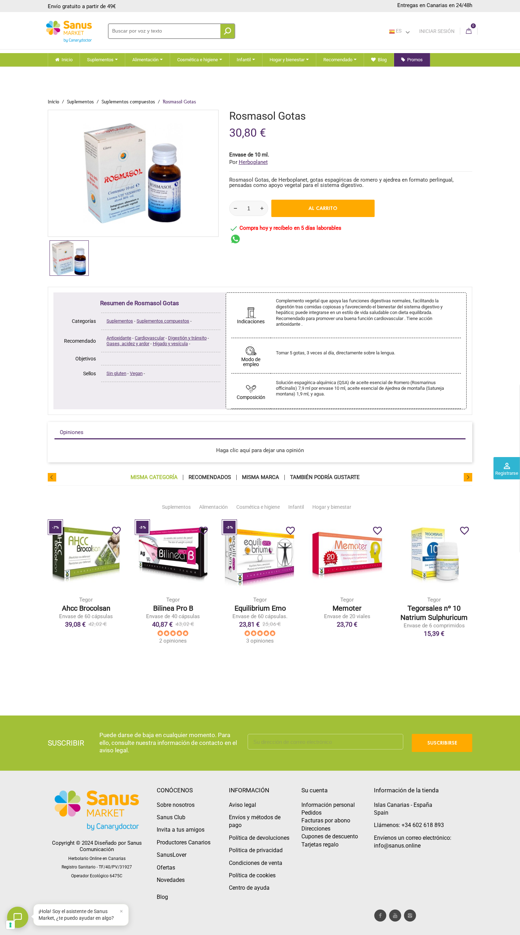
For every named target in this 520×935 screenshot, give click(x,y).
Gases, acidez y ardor (127, 343)
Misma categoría (154, 477)
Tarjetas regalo (320, 844)
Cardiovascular (149, 338)
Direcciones (315, 828)
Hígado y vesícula (170, 343)
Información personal (328, 805)
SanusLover (171, 854)
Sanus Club (171, 817)
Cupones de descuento (329, 836)
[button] (81, 915)
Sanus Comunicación (111, 846)
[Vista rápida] (100, 587)
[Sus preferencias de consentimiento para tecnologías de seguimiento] (10, 924)
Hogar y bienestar (331, 507)
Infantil (296, 507)
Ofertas (166, 867)
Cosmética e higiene (258, 507)
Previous (52, 477)
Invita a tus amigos (180, 829)
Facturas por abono (325, 820)
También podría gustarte (325, 477)
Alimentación (213, 507)
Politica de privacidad (256, 850)
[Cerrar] (121, 911)
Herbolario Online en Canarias (97, 858)
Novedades (171, 880)
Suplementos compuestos (163, 321)
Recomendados (210, 477)
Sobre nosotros (176, 805)
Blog (162, 897)
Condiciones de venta (255, 863)
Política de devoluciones (259, 837)
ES (398, 31)
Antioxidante (118, 338)
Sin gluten (116, 373)
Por (248, 162)
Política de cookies (252, 875)
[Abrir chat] (17, 917)
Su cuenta (314, 790)
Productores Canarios (183, 842)
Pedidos (311, 812)
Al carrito (322, 208)
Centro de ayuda (249, 887)
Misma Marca (260, 477)
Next (468, 477)
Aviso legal (242, 805)
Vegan (136, 373)
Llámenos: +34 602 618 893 (409, 825)
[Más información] (115, 587)
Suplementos (119, 321)
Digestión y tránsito (187, 338)
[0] (469, 31)
